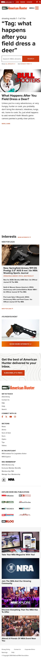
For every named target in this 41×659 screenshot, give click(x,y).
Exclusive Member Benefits (11, 468)
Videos (4, 445)
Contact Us (5, 400)
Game (8, 124)
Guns (3, 436)
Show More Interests (24, 344)
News (4, 124)
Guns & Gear (6, 433)
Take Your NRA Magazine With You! (18, 554)
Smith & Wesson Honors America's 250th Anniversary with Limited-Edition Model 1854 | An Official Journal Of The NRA (20, 289)
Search (30, 59)
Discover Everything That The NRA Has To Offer (20, 610)
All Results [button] (9, 64)
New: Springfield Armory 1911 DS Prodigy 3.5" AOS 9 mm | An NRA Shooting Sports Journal (20, 270)
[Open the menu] (37, 7)
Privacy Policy (6, 649)
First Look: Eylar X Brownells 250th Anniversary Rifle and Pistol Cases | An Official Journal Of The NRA (17, 299)
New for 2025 (6, 309)
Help (3, 406)
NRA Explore (6, 457)
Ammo (4, 430)
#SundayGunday (9, 316)
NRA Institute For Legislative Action (14, 453)
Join (17, 2)
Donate (29, 2)
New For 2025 (8, 242)
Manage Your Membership (11, 474)
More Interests (23, 237)
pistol (21, 276)
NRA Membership (8, 465)
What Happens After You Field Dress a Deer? (19, 97)
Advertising (6, 397)
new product (29, 276)
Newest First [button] (25, 64)
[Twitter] (40, 2)
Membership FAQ (8, 471)
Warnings (5, 652)
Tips (3, 442)
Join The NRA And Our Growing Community (16, 582)
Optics (4, 439)
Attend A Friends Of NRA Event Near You (19, 639)
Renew (22, 2)
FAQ (3, 403)
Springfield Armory (10, 276)
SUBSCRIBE (13, 373)
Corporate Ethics (30, 649)
